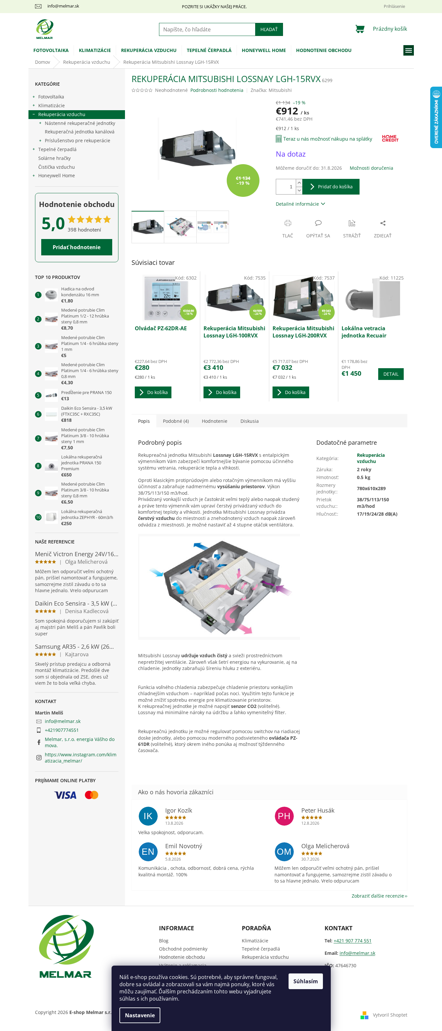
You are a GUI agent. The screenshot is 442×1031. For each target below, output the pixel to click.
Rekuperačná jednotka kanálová (80, 132)
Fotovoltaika (51, 97)
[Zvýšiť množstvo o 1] (299, 183)
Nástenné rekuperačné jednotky (80, 123)
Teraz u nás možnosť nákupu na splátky (327, 138)
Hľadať (269, 29)
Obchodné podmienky (183, 949)
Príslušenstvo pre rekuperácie (77, 140)
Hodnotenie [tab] (214, 421)
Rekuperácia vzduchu (61, 114)
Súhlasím (305, 981)
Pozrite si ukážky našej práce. (214, 6)
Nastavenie (140, 1015)
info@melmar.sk (62, 721)
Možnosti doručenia (371, 168)
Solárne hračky (54, 158)
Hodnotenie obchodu (182, 957)
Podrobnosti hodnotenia (216, 90)
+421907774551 (62, 730)
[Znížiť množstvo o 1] (299, 190)
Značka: (271, 90)
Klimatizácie (51, 105)
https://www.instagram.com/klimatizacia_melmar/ (80, 757)
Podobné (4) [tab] (176, 421)
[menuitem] (51, 50)
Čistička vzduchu (56, 167)
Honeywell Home (56, 175)
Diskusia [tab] (249, 421)
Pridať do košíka (335, 186)
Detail (390, 374)
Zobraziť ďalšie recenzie (378, 896)
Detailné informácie (297, 204)
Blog (163, 940)
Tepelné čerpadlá (57, 149)
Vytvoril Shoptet (390, 1015)
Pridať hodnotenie (76, 247)
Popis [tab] (144, 421)
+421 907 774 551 (353, 940)
